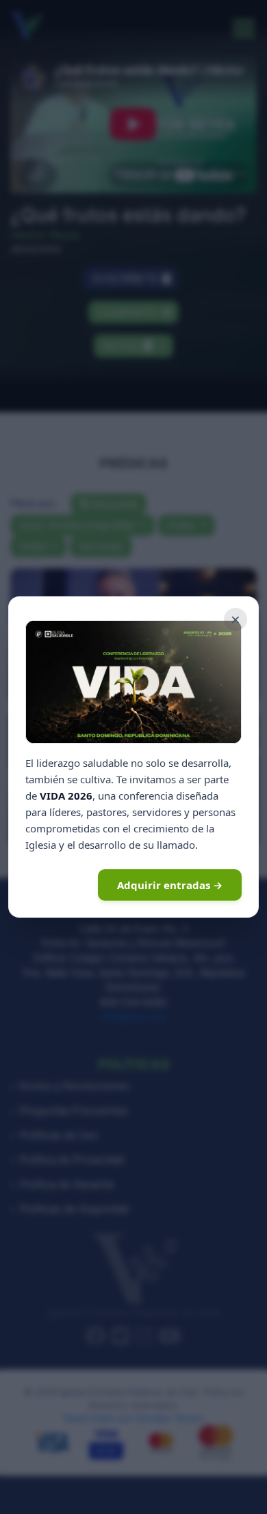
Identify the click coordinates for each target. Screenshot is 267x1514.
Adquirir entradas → (169, 885)
